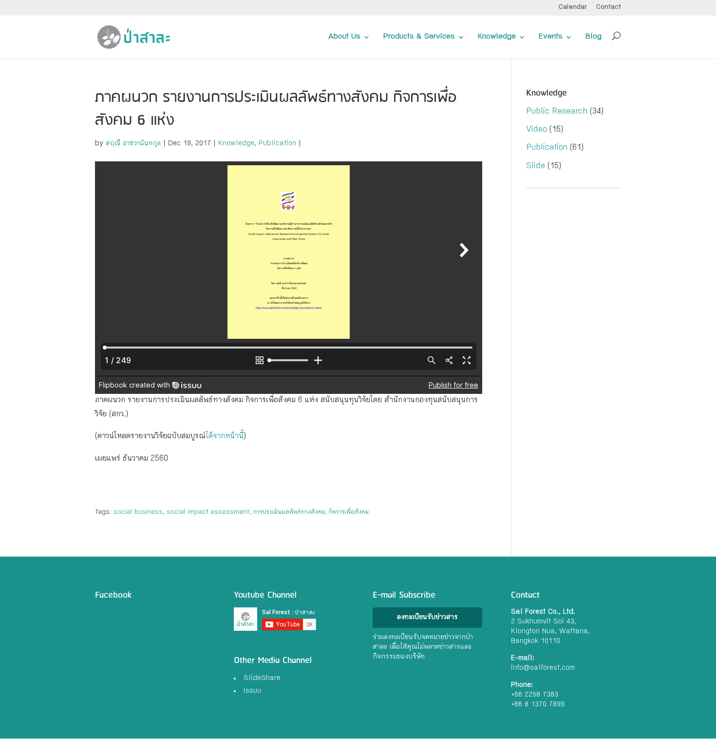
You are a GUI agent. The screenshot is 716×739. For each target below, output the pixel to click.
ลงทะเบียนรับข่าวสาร (427, 618)
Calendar (573, 7)
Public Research (556, 112)
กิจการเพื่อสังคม (349, 512)
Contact (608, 7)
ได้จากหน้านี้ (225, 436)
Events (551, 37)
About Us (344, 37)
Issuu (252, 691)
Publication (277, 144)
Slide (535, 166)
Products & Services (419, 37)
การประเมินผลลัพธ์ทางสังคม (289, 512)
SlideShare (262, 678)
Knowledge (497, 37)
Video (536, 130)
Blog (593, 37)
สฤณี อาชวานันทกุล (133, 144)
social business (138, 512)
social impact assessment (208, 512)
